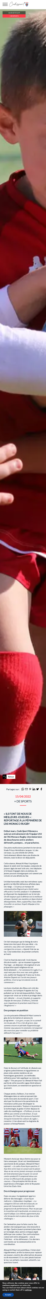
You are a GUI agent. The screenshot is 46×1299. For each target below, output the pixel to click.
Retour (11, 777)
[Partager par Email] (26, 789)
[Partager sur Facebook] (41, 789)
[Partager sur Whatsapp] (22, 789)
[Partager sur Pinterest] (30, 789)
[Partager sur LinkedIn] (34, 789)
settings (28, 1290)
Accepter (8, 1295)
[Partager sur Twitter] (37, 789)
